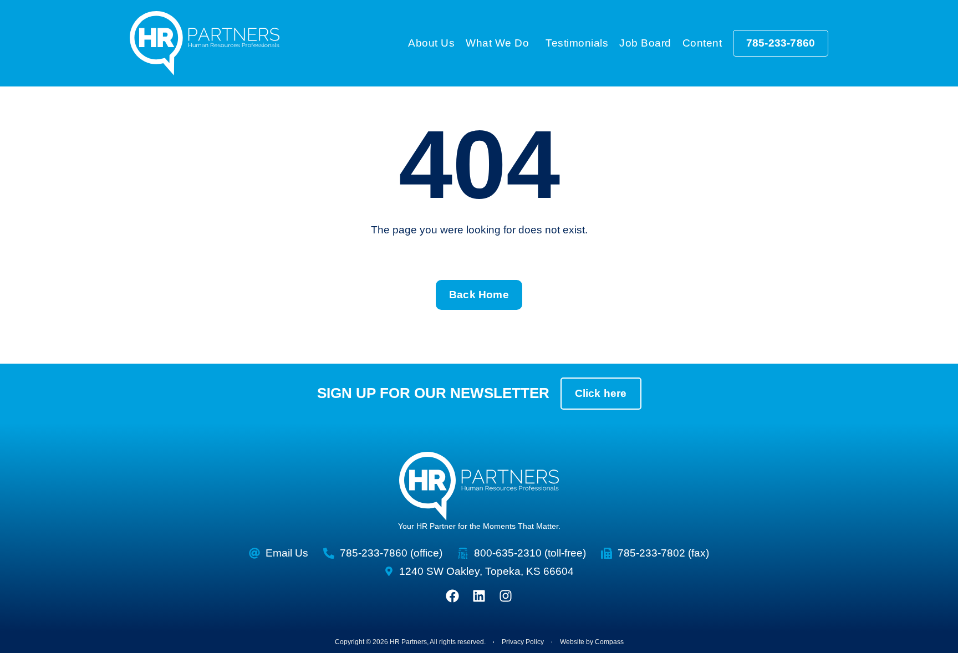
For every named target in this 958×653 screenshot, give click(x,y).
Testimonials (577, 43)
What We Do (497, 43)
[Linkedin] (479, 596)
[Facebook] (452, 596)
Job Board (645, 43)
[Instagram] (505, 596)
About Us (431, 43)
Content (702, 43)
